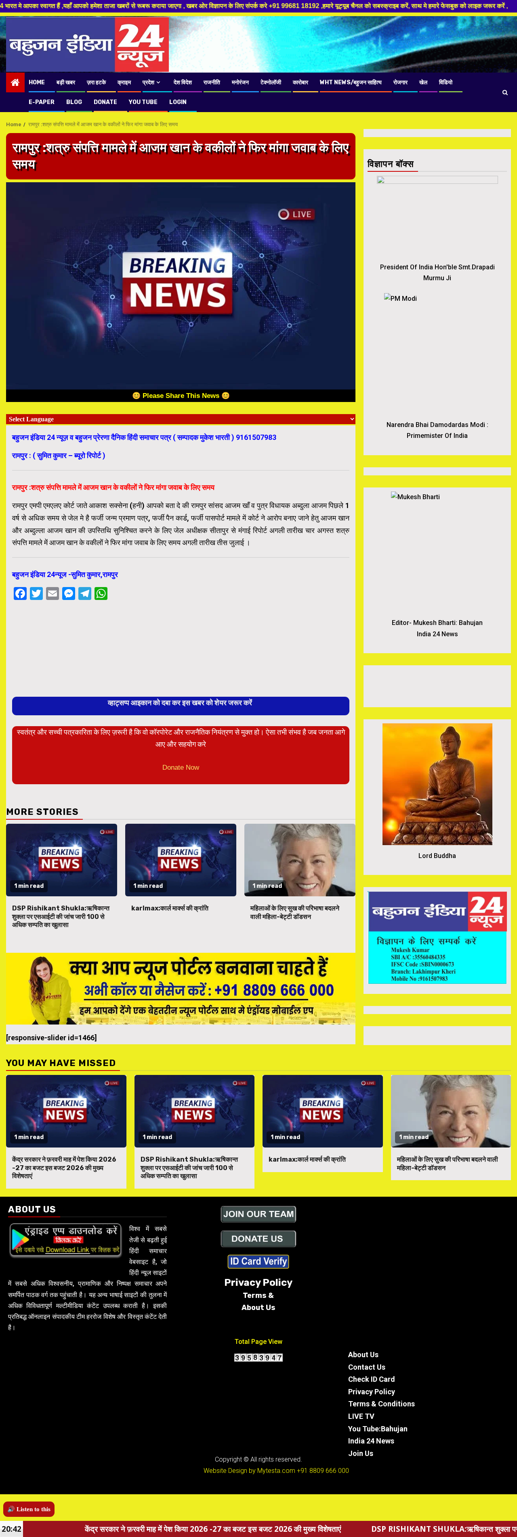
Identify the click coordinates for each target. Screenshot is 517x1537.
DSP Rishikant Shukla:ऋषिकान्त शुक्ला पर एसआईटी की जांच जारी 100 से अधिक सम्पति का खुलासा (60, 916)
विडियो (445, 82)
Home (37, 82)
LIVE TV (361, 1416)
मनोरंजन (240, 82)
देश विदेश (183, 82)
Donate (105, 102)
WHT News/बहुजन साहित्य (351, 82)
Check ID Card (371, 1379)
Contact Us (366, 1367)
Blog (74, 102)
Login (178, 102)
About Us (363, 1354)
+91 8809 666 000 (323, 1471)
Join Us (360, 1453)
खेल (423, 82)
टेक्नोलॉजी (271, 82)
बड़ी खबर (66, 82)
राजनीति (212, 82)
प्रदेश (148, 82)
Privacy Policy (371, 1391)
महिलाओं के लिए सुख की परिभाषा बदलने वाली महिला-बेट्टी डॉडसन (294, 912)
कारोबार (300, 82)
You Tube (143, 102)
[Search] (505, 92)
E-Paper (42, 102)
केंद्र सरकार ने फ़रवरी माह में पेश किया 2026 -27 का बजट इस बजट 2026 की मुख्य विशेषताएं (64, 1168)
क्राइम (124, 82)
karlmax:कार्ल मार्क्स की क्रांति (169, 908)
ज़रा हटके (96, 82)
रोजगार (400, 82)
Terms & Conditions (381, 1404)
